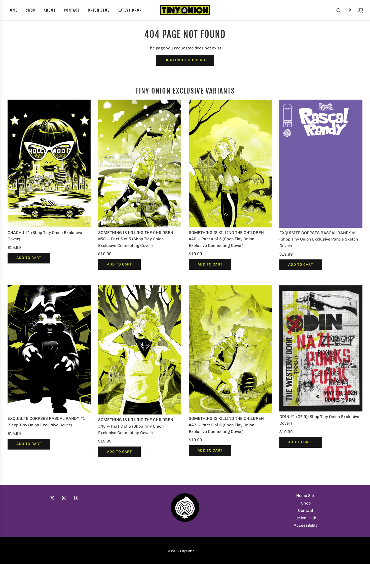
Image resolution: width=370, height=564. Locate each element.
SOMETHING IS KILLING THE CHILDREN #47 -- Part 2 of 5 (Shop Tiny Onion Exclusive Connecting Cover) (226, 425)
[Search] (338, 10)
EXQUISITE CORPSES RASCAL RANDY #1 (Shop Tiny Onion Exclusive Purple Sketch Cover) (318, 239)
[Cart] (360, 10)
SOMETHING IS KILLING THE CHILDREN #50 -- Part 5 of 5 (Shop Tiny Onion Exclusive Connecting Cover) (135, 239)
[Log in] (349, 10)
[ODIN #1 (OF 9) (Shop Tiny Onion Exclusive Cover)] (320, 348)
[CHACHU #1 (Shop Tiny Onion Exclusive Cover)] (49, 163)
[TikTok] (76, 497)
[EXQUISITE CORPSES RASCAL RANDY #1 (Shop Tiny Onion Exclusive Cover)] (49, 349)
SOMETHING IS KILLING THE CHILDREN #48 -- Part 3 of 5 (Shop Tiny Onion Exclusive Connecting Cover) (135, 426)
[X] (52, 497)
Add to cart (28, 258)
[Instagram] (64, 497)
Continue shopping (185, 60)
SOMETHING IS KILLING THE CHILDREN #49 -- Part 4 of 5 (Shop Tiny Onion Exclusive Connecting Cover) (226, 239)
